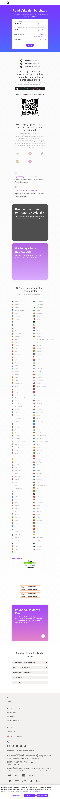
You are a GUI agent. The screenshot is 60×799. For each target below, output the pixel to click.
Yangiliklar (10, 701)
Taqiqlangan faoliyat (12, 731)
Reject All (29, 795)
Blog (8, 697)
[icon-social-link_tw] (25, 746)
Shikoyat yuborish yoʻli (12, 727)
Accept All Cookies (42, 795)
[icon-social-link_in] (12, 746)
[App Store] (20, 88)
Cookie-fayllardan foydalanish (14, 720)
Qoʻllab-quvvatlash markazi (14, 705)
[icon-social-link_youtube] (17, 746)
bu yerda (18, 754)
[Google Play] (30, 88)
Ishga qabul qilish (11, 712)
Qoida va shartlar (11, 724)
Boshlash (30, 45)
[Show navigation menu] (52, 2)
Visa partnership (11, 716)
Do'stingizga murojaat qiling (14, 708)
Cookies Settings (17, 795)
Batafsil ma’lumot (16, 558)
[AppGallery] (40, 88)
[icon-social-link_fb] (8, 746)
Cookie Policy (36, 791)
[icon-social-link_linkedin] (21, 746)
